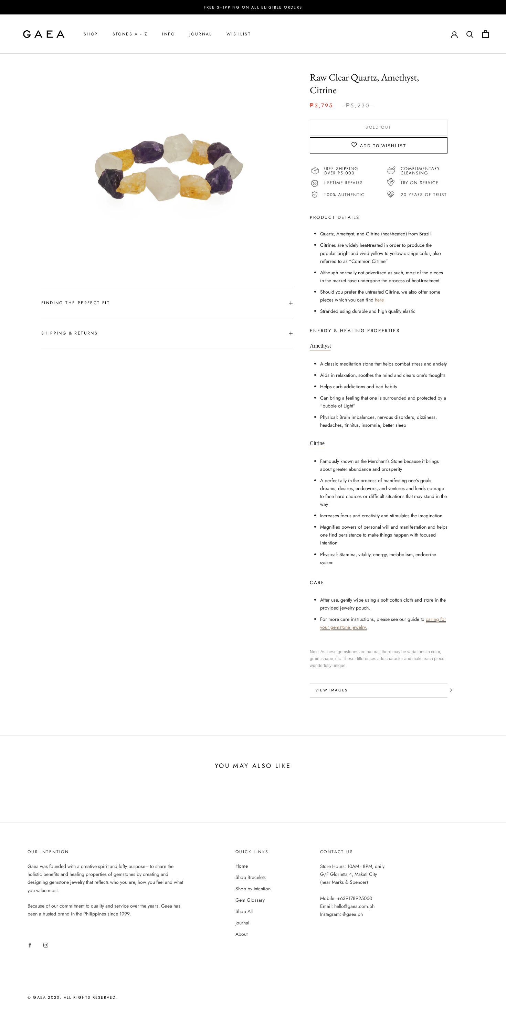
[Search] (470, 34)
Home (241, 865)
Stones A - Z (130, 34)
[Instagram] (45, 945)
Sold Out (378, 127)
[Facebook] (30, 945)
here (379, 299)
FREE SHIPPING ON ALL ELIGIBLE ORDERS (253, 7)
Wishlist (238, 34)
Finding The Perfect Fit (75, 303)
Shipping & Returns (69, 333)
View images (331, 690)
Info (168, 34)
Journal (200, 34)
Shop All (244, 911)
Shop (91, 34)
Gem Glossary (250, 900)
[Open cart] (485, 34)
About (241, 934)
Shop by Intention (253, 888)
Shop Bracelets (250, 877)
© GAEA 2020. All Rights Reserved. (73, 997)
